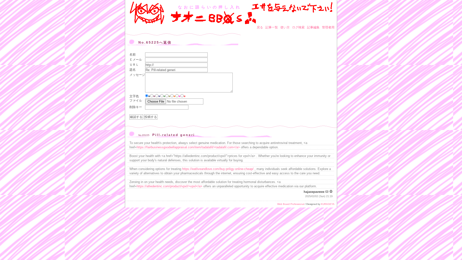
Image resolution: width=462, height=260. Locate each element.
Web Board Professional (290, 204)
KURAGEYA (327, 204)
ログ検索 (298, 27)
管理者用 (328, 27)
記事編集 (313, 27)
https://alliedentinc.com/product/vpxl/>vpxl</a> (169, 186)
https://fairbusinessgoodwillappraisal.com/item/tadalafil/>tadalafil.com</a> (188, 147)
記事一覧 (271, 27)
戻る (260, 27)
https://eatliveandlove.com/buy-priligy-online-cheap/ (218, 169)
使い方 (285, 27)
